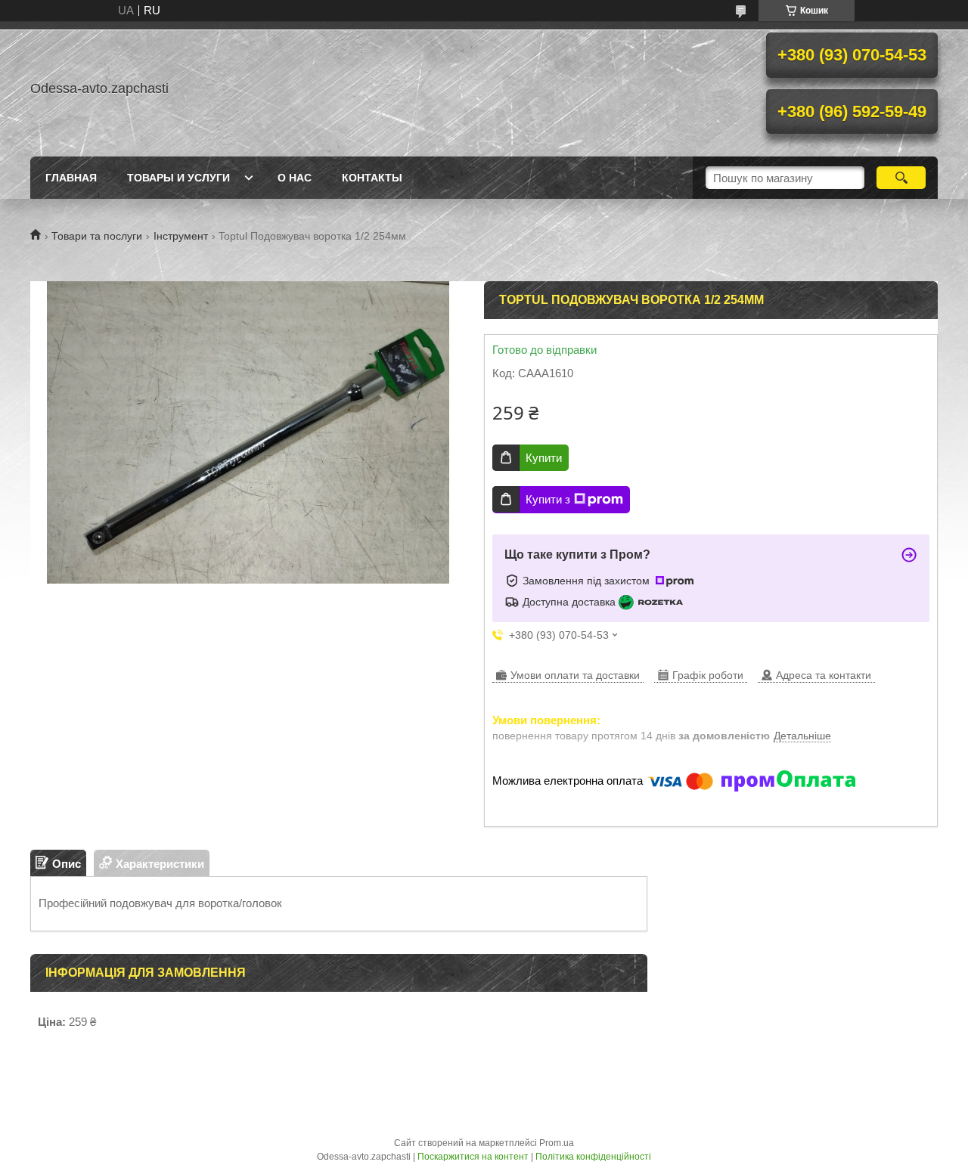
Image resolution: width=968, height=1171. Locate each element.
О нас (295, 178)
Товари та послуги (96, 236)
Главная (71, 178)
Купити (544, 457)
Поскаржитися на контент (473, 1156)
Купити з (548, 499)
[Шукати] (901, 177)
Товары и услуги (178, 178)
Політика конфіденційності (593, 1156)
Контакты (372, 178)
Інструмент (181, 236)
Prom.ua (556, 1143)
